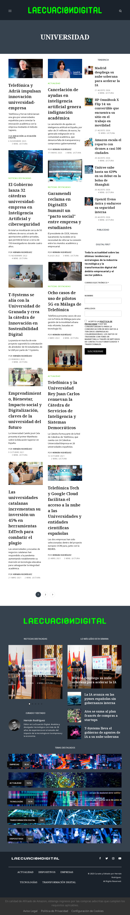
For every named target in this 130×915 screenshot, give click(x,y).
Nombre (19, 455)
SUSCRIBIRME (27, 494)
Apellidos (20, 468)
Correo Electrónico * (27, 443)
